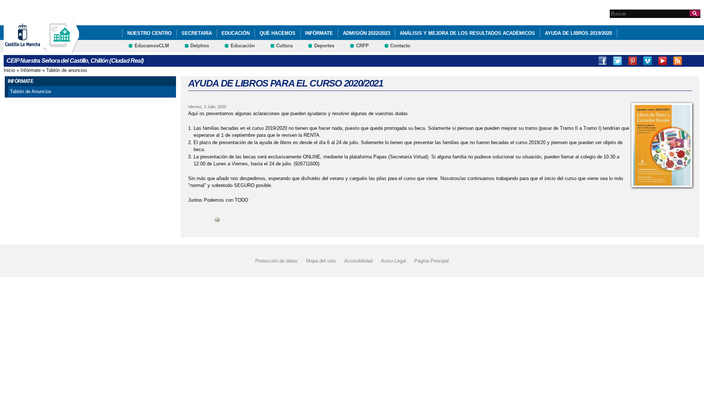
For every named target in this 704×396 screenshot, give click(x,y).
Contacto (400, 45)
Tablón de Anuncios (30, 91)
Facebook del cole (692, 60)
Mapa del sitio (321, 261)
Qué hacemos (278, 33)
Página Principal (431, 261)
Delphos (199, 45)
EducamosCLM (152, 45)
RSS (677, 60)
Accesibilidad (358, 261)
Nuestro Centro (149, 33)
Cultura (284, 45)
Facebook (602, 60)
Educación (235, 33)
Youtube (662, 60)
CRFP (362, 45)
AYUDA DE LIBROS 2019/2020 (578, 33)
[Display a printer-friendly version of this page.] (217, 219)
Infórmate (319, 33)
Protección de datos (276, 261)
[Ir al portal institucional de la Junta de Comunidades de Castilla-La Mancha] (32, 49)
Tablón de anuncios (66, 70)
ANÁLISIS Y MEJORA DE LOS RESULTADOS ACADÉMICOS (467, 33)
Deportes (324, 45)
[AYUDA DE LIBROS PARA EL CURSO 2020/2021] (661, 145)
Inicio (9, 70)
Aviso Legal (393, 261)
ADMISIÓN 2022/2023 (366, 33)
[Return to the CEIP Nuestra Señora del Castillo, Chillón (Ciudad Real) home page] (60, 49)
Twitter (617, 60)
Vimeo (647, 60)
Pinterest (632, 60)
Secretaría (197, 33)
